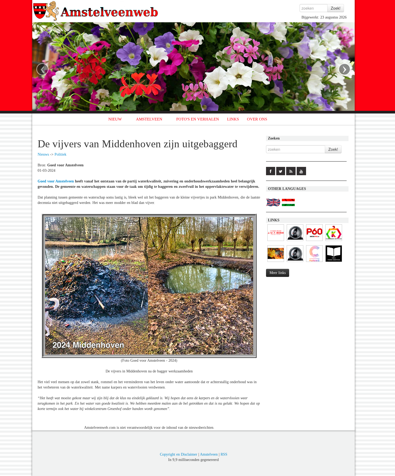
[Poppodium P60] (314, 241)
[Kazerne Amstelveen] (275, 262)
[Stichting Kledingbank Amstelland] (333, 241)
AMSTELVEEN (149, 119)
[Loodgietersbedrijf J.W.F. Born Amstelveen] (275, 241)
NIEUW (115, 119)
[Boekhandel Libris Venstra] (333, 262)
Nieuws (43, 154)
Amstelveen (209, 454)
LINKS (233, 119)
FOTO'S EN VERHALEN (197, 119)
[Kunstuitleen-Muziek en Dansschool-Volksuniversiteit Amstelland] (314, 262)
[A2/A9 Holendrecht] (295, 262)
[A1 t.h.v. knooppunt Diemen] (295, 241)
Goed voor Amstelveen (56, 181)
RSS (224, 454)
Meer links (278, 273)
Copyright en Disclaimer (178, 454)
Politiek (60, 154)
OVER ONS (257, 119)
